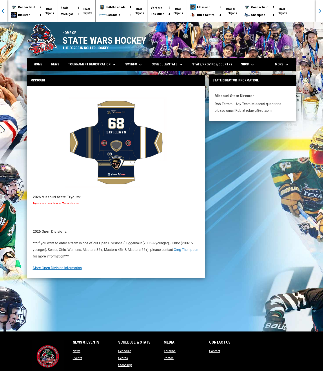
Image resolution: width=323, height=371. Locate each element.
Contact (214, 351)
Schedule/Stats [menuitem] (167, 64)
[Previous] (3, 11)
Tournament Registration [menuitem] (92, 64)
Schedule (124, 351)
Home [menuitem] (38, 64)
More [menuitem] (282, 64)
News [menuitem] (55, 64)
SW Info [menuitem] (134, 64)
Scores (123, 358)
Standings (125, 365)
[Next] (319, 11)
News (76, 351)
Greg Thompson (186, 250)
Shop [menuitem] (248, 64)
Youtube (170, 351)
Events (77, 358)
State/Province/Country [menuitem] (212, 64)
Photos (169, 358)
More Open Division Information (57, 268)
